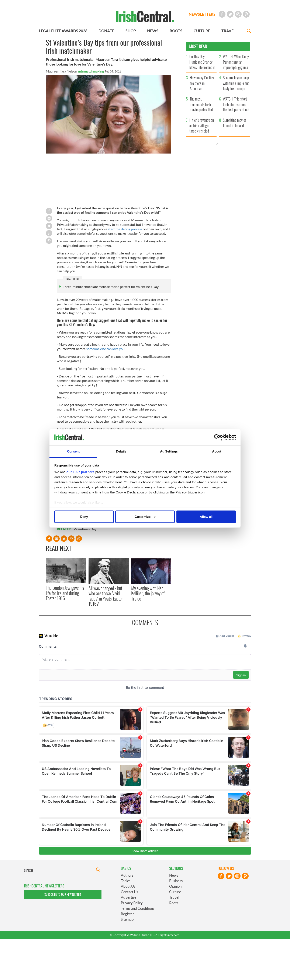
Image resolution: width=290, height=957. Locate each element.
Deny (84, 516)
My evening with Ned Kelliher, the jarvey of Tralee (148, 593)
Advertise (128, 897)
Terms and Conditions (137, 908)
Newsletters (202, 14)
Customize (143, 516)
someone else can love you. (105, 349)
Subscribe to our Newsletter (62, 894)
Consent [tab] (73, 451)
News (173, 875)
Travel (174, 897)
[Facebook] (222, 14)
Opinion (175, 886)
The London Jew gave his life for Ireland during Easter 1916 (65, 593)
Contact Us (129, 892)
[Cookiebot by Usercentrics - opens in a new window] (217, 437)
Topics (125, 881)
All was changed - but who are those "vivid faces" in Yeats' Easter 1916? (106, 595)
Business (176, 881)
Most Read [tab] (198, 46)
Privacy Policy (132, 903)
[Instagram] (238, 14)
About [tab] (216, 451)
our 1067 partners (80, 472)
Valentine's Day (85, 529)
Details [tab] (121, 451)
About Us (128, 886)
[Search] (249, 31)
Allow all (206, 516)
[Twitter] (230, 14)
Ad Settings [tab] (169, 451)
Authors (127, 875)
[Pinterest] (246, 14)
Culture (175, 892)
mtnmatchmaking (91, 71)
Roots (173, 903)
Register (127, 914)
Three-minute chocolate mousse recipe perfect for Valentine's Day (111, 287)
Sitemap (127, 919)
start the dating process (125, 229)
